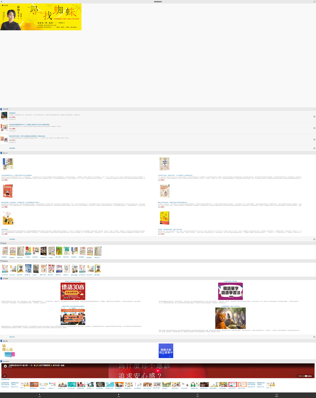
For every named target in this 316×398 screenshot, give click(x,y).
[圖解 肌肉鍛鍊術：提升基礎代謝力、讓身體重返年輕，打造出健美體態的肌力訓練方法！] (8, 190)
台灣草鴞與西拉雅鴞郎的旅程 (100, 388)
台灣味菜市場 (43, 257)
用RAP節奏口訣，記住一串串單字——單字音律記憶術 (34, 388)
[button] (1, 1)
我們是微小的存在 (109, 388)
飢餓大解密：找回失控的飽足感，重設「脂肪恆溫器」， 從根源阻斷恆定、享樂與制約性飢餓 (20, 274)
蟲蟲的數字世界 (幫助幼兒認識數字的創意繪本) (204, 388)
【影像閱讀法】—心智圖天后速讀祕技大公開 (43, 388)
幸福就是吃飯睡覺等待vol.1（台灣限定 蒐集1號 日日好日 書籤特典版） (36, 257)
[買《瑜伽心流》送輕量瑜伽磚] (8, 350)
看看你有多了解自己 (15, 386)
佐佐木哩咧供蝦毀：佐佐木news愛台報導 (138, 388)
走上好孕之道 (4, 274)
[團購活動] (166, 350)
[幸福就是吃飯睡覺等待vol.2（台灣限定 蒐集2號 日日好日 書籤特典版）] (8, 163)
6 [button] (160, 390)
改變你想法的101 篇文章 (5, 386)
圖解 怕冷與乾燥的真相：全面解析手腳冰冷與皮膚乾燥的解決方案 (172, 202)
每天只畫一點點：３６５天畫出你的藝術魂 (72, 388)
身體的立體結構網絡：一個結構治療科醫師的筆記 (20, 257)
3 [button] (153, 390)
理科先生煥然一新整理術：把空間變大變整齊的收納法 (185, 388)
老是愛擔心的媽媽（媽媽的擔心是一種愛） (195, 388)
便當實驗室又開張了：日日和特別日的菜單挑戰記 (5, 257)
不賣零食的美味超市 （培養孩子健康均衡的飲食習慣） (223, 388)
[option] (158, 16)
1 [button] (148, 390)
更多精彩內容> (5, 379)
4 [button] (155, 390)
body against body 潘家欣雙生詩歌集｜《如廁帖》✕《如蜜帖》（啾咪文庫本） (13, 274)
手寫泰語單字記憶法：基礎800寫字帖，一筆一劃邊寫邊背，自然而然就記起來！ (175, 175)
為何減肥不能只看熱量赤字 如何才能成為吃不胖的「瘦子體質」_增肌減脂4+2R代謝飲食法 (128, 388)
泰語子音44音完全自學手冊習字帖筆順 (242, 388)
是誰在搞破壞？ (4, 229)
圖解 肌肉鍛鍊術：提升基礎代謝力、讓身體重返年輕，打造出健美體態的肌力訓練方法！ (20, 202)
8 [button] (165, 390)
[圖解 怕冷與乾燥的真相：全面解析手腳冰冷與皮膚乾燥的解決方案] (164, 190)
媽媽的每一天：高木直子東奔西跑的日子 (53, 388)
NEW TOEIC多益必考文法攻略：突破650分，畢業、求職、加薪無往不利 (147, 388)
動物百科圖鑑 (74, 275)
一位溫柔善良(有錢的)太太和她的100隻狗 (28, 257)
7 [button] (163, 390)
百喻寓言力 (66, 274)
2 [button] (150, 390)
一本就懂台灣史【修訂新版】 (51, 257)
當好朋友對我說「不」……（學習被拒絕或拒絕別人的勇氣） (81, 388)
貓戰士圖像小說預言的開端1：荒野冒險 (59, 257)
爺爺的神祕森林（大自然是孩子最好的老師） (214, 388)
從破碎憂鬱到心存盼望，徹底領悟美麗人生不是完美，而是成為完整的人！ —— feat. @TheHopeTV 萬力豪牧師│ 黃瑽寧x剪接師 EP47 (119, 388)
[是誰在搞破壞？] (8, 218)
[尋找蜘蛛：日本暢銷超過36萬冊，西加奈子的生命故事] (164, 218)
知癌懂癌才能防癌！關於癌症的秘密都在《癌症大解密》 (157, 388)
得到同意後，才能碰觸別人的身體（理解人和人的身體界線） (91, 388)
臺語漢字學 (66, 257)
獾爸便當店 (164, 388)
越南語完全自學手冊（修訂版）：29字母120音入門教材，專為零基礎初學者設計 (59, 274)
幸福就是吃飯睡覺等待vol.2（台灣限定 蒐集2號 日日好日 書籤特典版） (17, 175)
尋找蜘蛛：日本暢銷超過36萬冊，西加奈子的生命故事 (170, 229)
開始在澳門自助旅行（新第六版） (51, 274)
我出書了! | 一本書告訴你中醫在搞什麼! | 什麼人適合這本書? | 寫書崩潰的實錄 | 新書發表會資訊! (62, 388)
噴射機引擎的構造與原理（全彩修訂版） (28, 275)
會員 (198, 396)
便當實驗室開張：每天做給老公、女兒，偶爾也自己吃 (13, 257)
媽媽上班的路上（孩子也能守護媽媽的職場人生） (176, 388)
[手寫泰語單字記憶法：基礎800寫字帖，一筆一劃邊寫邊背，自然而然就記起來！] (164, 163)
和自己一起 (22, 387)
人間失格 (34, 275)
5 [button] (158, 390)
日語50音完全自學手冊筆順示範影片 (233, 388)
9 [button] (168, 390)
